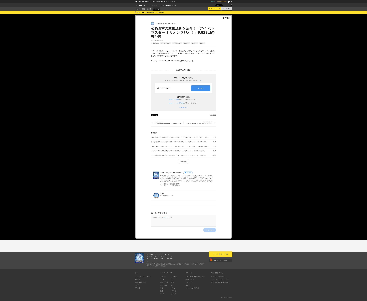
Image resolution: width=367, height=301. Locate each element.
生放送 (147, 1)
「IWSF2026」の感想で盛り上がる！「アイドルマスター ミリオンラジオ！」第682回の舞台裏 (179, 146)
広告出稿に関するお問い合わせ (220, 282)
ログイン (213, 1)
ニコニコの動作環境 (174, 100)
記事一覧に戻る (183, 107)
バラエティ (174, 291)
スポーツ (174, 276)
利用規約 (137, 279)
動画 (139, 1)
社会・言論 (163, 285)
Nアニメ (166, 1)
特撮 (161, 288)
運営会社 (137, 288)
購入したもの (190, 279)
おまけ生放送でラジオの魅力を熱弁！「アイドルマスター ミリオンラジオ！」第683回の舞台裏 (179, 141)
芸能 (172, 279)
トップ (138, 9)
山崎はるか (187, 43)
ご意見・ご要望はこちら (166, 258)
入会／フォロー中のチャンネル (195, 276)
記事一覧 (183, 161)
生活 (172, 282)
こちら (200, 80)
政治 (172, 285)
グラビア (174, 294)
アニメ (162, 279)
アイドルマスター (165, 43)
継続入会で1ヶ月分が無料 (220, 260)
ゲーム (174, 5)
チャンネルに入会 (214, 8)
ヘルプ (137, 285)
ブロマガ (156, 9)
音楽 (161, 291)
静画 (143, 1)
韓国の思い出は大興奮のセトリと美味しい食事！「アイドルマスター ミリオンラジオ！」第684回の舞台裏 (179, 137)
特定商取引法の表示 (141, 282)
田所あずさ (195, 43)
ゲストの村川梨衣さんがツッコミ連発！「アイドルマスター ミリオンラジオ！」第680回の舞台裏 (179, 155)
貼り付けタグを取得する (152, 258)
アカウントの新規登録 (192, 288)
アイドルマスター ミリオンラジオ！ (147, 5)
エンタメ (162, 294)
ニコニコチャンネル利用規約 (176, 103)
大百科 (158, 1)
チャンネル (152, 1)
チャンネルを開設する (217, 276)
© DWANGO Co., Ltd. (226, 297)
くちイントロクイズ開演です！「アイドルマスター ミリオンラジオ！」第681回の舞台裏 (178, 151)
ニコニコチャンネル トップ (143, 276)
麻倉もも (202, 43)
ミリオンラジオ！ (177, 43)
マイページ (189, 282)
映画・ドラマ (164, 282)
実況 (162, 1)
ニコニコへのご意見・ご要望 (219, 279)
